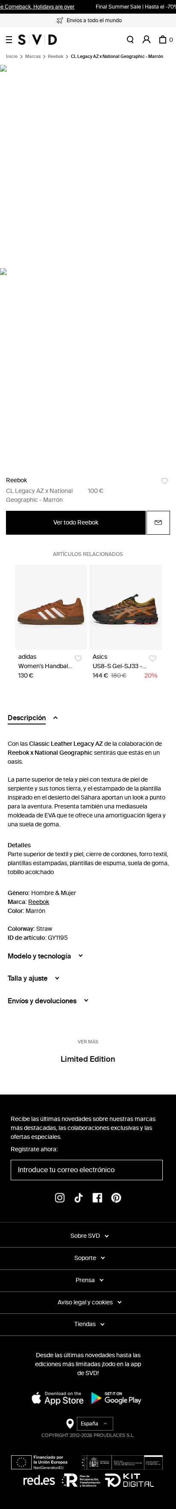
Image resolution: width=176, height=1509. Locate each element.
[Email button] (158, 523)
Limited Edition (88, 1059)
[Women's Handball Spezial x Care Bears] (51, 607)
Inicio (12, 56)
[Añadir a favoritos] (164, 481)
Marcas (33, 56)
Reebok (55, 56)
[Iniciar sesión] (146, 39)
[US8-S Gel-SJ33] (125, 607)
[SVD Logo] (37, 40)
